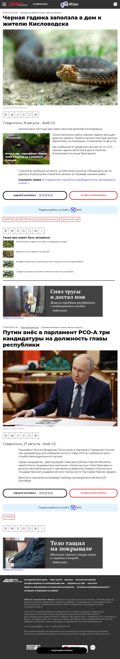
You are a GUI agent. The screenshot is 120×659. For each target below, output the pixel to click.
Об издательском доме (35, 580)
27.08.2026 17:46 (10, 327)
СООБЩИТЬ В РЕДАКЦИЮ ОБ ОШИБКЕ (41, 591)
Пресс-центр (56, 580)
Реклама (68, 580)
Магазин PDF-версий (85, 580)
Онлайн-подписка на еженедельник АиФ (44, 583)
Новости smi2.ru (13, 318)
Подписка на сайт (76, 583)
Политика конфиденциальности (93, 587)
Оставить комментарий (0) (93, 195)
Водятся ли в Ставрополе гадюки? (33, 251)
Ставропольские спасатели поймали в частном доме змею (45, 271)
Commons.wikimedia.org (15, 107)
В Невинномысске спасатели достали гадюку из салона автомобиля (49, 261)
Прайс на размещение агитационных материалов (49, 587)
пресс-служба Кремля (14, 428)
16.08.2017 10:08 (10, 13)
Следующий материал (62, 650)
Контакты (92, 583)
